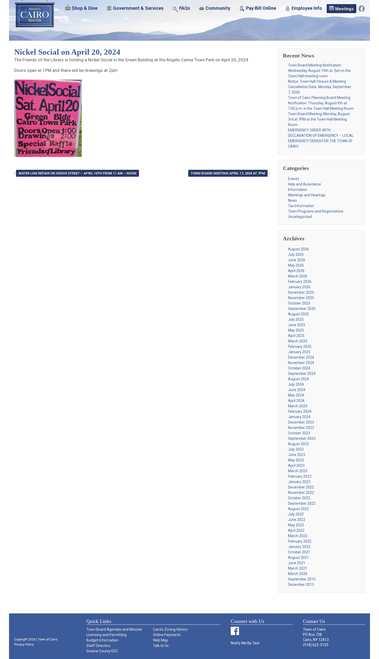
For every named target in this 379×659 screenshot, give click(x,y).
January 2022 (299, 547)
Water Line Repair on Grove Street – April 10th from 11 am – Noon (77, 173)
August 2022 (298, 509)
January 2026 (299, 287)
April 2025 (296, 336)
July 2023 (296, 449)
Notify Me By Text (245, 643)
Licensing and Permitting (106, 635)
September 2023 (302, 438)
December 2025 (301, 292)
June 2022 (296, 520)
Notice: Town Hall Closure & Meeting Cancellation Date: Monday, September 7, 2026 (319, 86)
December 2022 (301, 487)
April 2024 (296, 401)
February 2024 (299, 411)
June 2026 (296, 260)
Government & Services (138, 8)
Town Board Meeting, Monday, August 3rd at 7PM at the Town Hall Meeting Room (319, 119)
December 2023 (301, 422)
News (292, 200)
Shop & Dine (84, 8)
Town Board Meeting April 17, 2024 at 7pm (228, 173)
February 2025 (299, 346)
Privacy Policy (24, 644)
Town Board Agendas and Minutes (114, 629)
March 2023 (297, 471)
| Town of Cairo (46, 639)
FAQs (184, 8)
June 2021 (296, 563)
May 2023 (296, 460)
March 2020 (297, 574)
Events (293, 179)
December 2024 (301, 357)
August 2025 (298, 314)
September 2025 (302, 309)
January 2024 (299, 417)
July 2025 (296, 319)
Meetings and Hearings (306, 195)
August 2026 (298, 249)
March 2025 (297, 341)
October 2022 (299, 498)
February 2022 (299, 541)
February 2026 (299, 282)
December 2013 (301, 584)
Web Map (160, 640)
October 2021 (299, 552)
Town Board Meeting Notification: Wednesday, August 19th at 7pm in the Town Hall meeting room (319, 70)
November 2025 (301, 298)
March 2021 (297, 568)
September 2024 (302, 373)
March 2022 (297, 536)
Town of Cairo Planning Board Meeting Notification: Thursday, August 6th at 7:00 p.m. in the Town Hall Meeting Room (321, 103)
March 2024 (297, 406)
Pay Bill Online (261, 8)
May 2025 (296, 330)
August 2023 (298, 444)
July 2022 (296, 514)
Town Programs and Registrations (315, 211)
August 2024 (298, 379)
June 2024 (296, 390)
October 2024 (299, 368)
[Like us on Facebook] (361, 8)
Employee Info (307, 8)
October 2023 (299, 433)
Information (297, 190)
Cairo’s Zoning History (170, 629)
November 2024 (301, 363)
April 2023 (296, 465)
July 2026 (296, 254)
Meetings (344, 8)
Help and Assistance (304, 184)
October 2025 (299, 303)
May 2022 (296, 525)
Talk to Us (161, 646)
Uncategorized (300, 217)
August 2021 (298, 557)
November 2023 (301, 428)
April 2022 (296, 530)
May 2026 (296, 265)
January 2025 (299, 352)
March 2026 (297, 276)
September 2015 (302, 579)
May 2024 (296, 395)
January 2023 (299, 482)
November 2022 (301, 493)
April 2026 (296, 271)
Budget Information (102, 640)
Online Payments (167, 635)
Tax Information (301, 206)
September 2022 (302, 503)
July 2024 (296, 384)
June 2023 (296, 455)
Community (217, 8)
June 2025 (296, 325)
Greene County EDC (102, 651)
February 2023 (299, 476)
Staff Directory (98, 646)
